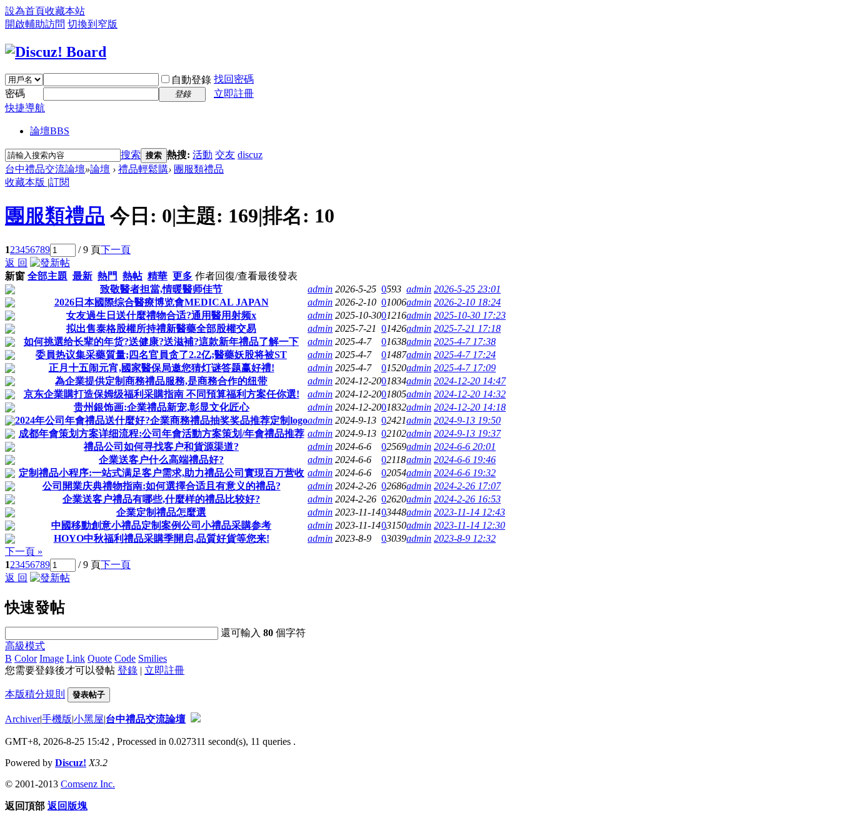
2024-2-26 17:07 (467, 486)
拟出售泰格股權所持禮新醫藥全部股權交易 (161, 328)
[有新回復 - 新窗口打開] (10, 291)
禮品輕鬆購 (143, 169)
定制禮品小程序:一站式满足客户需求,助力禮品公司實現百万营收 (161, 472)
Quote (100, 658)
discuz (250, 154)
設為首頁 (25, 11)
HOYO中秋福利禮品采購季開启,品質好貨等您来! (161, 538)
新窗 (15, 276)
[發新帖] (50, 262)
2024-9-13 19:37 (467, 433)
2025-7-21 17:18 (467, 328)
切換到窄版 (93, 24)
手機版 (57, 719)
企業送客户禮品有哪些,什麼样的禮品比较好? (161, 499)
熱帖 (133, 276)
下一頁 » (24, 551)
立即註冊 (234, 93)
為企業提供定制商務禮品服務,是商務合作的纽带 (161, 381)
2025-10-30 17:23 (470, 315)
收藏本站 (65, 11)
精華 (158, 276)
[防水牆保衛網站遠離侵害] (196, 719)
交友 (225, 154)
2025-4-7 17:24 (465, 354)
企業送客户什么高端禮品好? (161, 459)
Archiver (22, 719)
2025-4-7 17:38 (465, 341)
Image (51, 658)
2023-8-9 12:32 (465, 538)
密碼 (15, 93)
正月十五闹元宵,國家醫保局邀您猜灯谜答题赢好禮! (161, 367)
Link (75, 658)
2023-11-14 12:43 (469, 512)
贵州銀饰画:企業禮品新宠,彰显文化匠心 (161, 407)
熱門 (108, 276)
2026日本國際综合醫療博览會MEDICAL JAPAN (161, 302)
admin (320, 289)
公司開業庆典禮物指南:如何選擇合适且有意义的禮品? (162, 486)
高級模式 (25, 646)
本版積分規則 (35, 694)
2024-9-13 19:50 (467, 420)
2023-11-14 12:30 (469, 525)
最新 (83, 276)
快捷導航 (25, 107)
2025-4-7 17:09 (465, 367)
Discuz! (70, 762)
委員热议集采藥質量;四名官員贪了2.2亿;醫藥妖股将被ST (161, 354)
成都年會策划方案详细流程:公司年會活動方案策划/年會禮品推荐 (161, 433)
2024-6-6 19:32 (465, 472)
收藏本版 (26, 182)
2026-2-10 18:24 (467, 302)
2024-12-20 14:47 (470, 381)
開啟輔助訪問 (35, 24)
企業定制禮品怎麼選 (161, 512)
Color (25, 658)
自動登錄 (191, 79)
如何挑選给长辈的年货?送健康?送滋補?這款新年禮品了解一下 (161, 341)
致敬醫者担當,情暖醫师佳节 (161, 289)
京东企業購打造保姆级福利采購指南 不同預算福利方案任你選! (161, 394)
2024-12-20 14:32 (470, 394)
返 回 (16, 262)
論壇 (49, 131)
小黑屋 (89, 719)
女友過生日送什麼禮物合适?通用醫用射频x (161, 315)
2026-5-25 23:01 (467, 289)
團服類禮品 (199, 169)
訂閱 (59, 182)
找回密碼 (234, 79)
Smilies (152, 658)
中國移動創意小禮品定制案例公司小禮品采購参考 (161, 525)
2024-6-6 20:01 (465, 446)
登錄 (128, 670)
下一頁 (116, 249)
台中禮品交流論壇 (45, 169)
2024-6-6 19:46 (465, 459)
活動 (203, 154)
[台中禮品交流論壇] (55, 52)
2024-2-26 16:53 (467, 499)
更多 (183, 276)
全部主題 (48, 276)
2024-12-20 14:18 (470, 407)
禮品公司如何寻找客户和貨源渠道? (161, 446)
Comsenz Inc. (88, 784)
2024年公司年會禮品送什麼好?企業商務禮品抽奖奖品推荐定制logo (161, 420)
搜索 (131, 154)
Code (125, 658)
